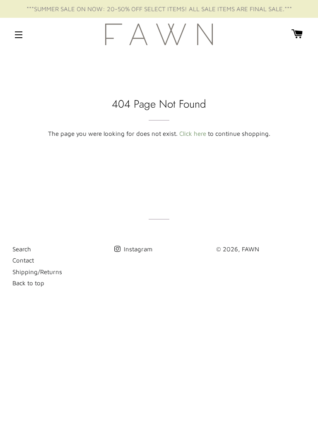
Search (21, 249)
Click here (192, 133)
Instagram (137, 249)
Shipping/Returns (37, 271)
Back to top (28, 283)
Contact (23, 260)
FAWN (250, 249)
